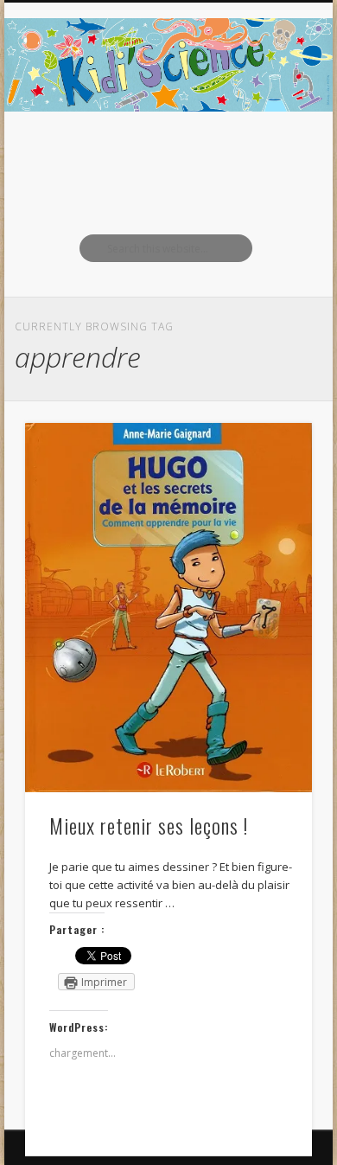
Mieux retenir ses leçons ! (148, 825)
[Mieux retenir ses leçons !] (168, 608)
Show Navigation (269, 155)
